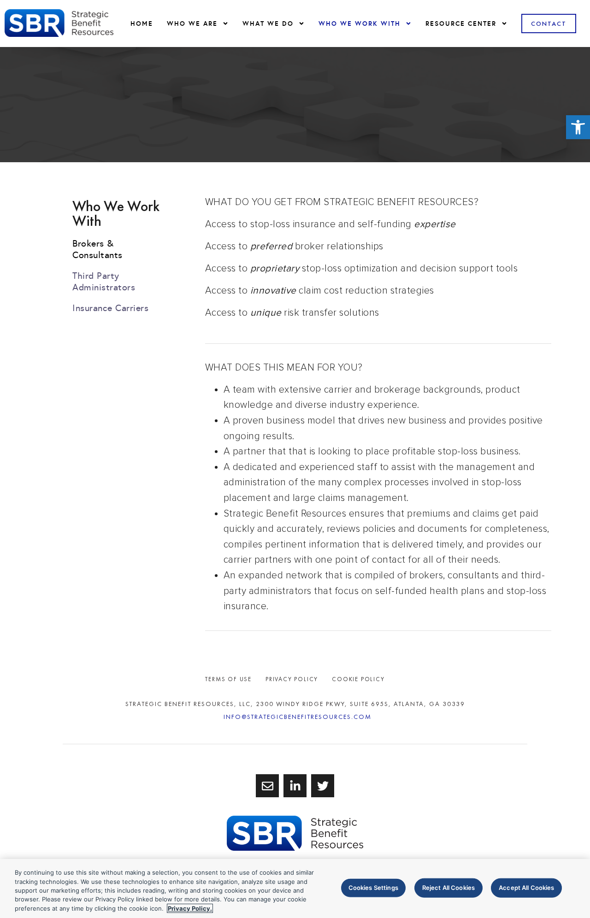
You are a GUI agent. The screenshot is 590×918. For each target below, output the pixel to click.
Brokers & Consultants (97, 249)
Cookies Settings (373, 887)
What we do (268, 23)
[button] (578, 127)
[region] (295, 888)
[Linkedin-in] (295, 785)
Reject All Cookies (448, 887)
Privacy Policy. (190, 908)
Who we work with (360, 23)
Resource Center (460, 23)
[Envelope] (267, 785)
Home (141, 23)
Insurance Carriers (110, 307)
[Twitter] (322, 785)
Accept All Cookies (526, 887)
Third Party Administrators (103, 281)
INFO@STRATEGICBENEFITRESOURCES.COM (298, 716)
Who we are (192, 23)
